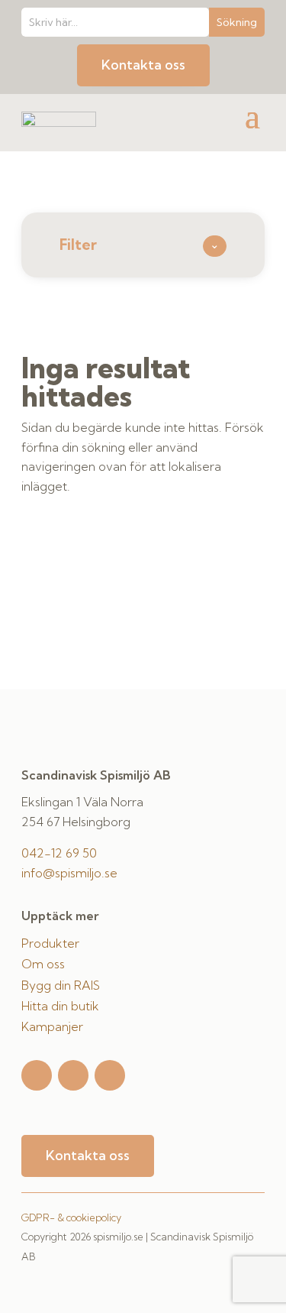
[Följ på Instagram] (36, 1075)
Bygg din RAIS (60, 985)
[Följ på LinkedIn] (110, 1075)
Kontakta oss (143, 64)
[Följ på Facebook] (73, 1075)
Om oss (43, 963)
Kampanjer (52, 1026)
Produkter (50, 943)
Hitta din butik (60, 1005)
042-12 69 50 (59, 853)
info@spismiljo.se (69, 872)
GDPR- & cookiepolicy (71, 1217)
